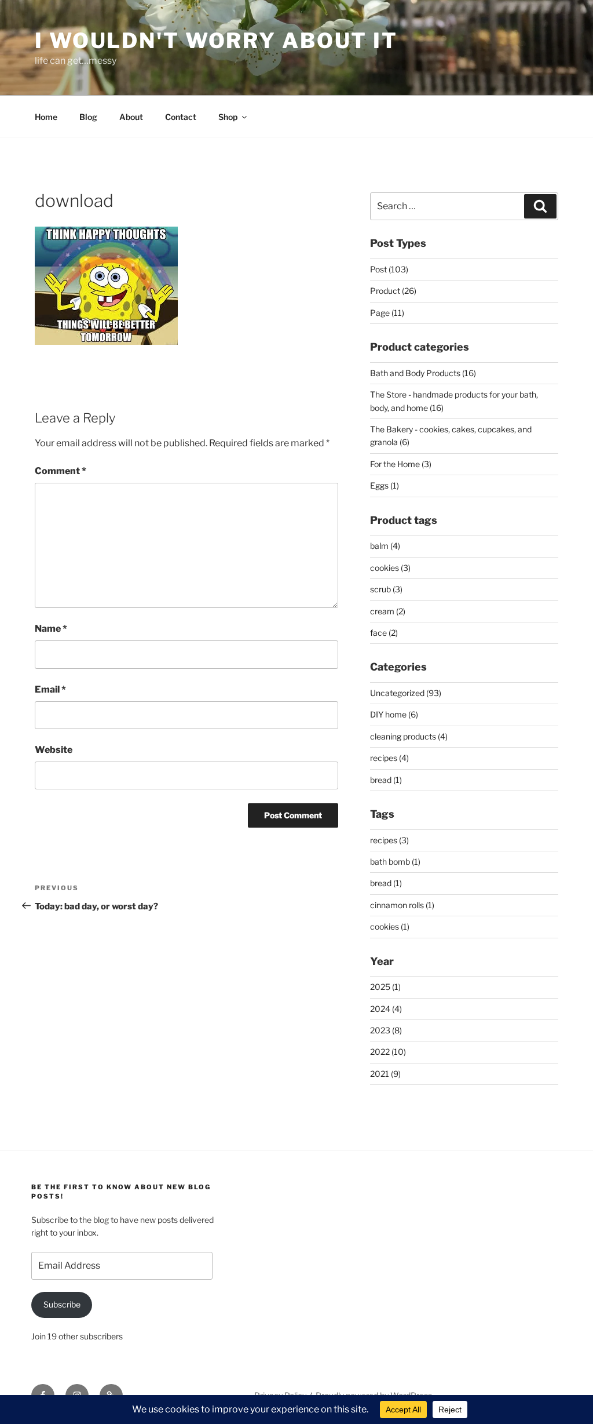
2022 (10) (388, 1052)
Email (50, 689)
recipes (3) (389, 840)
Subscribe (61, 1304)
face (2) (384, 633)
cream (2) (387, 611)
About (131, 117)
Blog (88, 117)
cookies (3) (390, 568)
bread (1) (386, 780)
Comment (60, 470)
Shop (227, 117)
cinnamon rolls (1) (402, 905)
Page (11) (387, 313)
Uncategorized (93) (405, 693)
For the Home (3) (400, 464)
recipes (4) (389, 758)
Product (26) (393, 291)
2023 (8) (386, 1030)
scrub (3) (386, 589)
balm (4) (385, 546)
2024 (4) (386, 1009)
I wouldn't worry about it (216, 40)
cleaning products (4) (409, 736)
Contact (180, 117)
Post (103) (389, 269)
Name (51, 628)
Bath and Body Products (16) (423, 373)
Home (46, 117)
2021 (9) (385, 1074)
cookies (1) (389, 926)
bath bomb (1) (395, 861)
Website (53, 749)
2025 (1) (385, 987)
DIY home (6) (394, 714)
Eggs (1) (384, 485)
